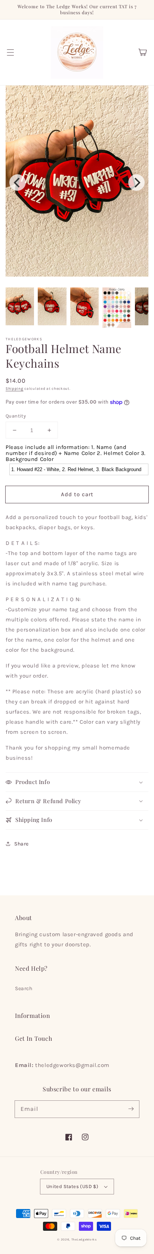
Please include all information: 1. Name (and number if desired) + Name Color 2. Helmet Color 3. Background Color (76, 453)
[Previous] (17, 182)
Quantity (16, 416)
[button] (10, 52)
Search (24, 988)
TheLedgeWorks (84, 1239)
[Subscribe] (131, 1109)
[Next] (136, 182)
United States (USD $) (72, 1186)
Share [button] (21, 844)
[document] (77, 182)
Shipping (15, 388)
